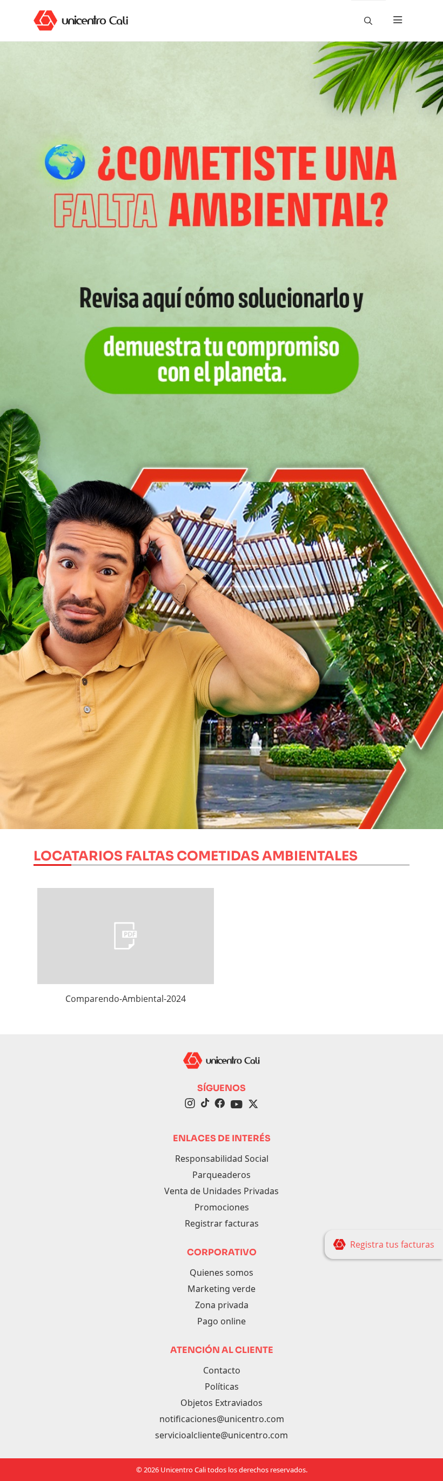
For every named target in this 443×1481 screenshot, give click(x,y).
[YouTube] (236, 1104)
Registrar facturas (222, 1223)
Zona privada (222, 1305)
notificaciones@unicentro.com (221, 1419)
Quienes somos (221, 1272)
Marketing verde (221, 1289)
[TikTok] (204, 1104)
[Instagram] (190, 1104)
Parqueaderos (221, 1175)
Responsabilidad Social (222, 1158)
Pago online (221, 1321)
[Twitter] (253, 1104)
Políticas (222, 1386)
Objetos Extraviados (221, 1403)
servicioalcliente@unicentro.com (221, 1435)
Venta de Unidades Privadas (221, 1191)
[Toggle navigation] (398, 20)
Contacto (221, 1370)
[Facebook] (219, 1104)
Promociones (221, 1207)
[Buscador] (368, 20)
